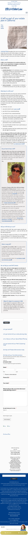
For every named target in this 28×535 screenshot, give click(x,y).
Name (5, 367)
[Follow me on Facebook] (2, 527)
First (4, 371)
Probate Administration (9, 202)
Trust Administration (6, 221)
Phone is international (10, 374)
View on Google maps (14, 515)
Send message (7, 419)
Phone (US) (6, 377)
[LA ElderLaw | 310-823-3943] (14, 9)
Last (17, 371)
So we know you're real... (9, 408)
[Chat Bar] (14, 533)
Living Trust (16, 109)
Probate (14, 193)
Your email (6, 383)
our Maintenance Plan (18, 143)
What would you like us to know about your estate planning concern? (14, 389)
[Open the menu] (27, 13)
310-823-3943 (14, 1)
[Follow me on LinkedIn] (4, 527)
